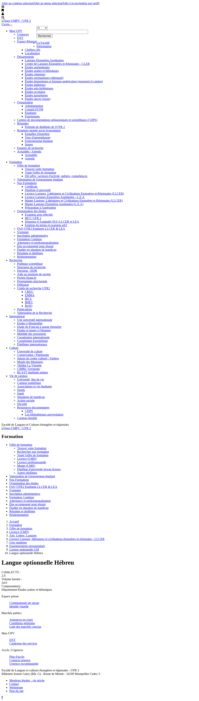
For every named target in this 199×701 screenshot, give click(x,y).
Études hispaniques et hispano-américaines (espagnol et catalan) (64, 81)
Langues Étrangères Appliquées (44, 60)
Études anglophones (37, 67)
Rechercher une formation (33, 451)
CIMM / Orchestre (28, 369)
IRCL (28, 298)
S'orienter (23, 232)
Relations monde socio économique (39, 130)
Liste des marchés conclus (25, 626)
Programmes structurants (32, 281)
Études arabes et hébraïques (42, 70)
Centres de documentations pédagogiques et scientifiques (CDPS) (57, 120)
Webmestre (16, 687)
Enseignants (32, 116)
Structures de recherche (31, 267)
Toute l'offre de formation (40, 172)
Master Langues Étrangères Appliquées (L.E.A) (54, 204)
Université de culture (30, 351)
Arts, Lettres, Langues (23, 535)
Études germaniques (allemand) (44, 77)
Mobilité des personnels (31, 333)
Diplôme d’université (38, 190)
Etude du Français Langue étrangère (39, 326)
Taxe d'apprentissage (37, 137)
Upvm (5, 24)
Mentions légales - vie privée (27, 680)
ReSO (28, 305)
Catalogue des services (23, 643)
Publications (24, 309)
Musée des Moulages (30, 362)
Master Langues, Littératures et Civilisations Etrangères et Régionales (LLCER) (74, 200)
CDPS (29, 411)
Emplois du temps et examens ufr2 (46, 225)
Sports (21, 390)
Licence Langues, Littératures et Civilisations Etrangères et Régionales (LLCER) (74, 193)
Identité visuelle (19, 606)
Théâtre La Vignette (29, 365)
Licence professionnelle (31, 462)
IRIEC (29, 302)
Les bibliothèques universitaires (44, 414)
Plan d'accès (16, 656)
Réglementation (26, 256)
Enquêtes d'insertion (37, 134)
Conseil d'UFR (34, 109)
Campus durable (27, 418)
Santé (20, 393)
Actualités (31, 155)
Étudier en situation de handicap (36, 249)
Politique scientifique (30, 263)
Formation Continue (29, 239)
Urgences (23, 34)
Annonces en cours (21, 619)
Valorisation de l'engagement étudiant (40, 179)
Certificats (31, 186)
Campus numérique (29, 383)
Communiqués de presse (24, 603)
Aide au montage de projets (34, 274)
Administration (34, 106)
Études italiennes (35, 85)
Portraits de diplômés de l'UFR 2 (45, 127)
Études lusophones (36, 95)
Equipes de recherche (30, 148)
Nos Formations (27, 183)
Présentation (44, 46)
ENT (20, 38)
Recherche (15, 260)
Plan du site (16, 691)
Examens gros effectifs (39, 214)
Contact (14, 684)
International (17, 316)
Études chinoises (35, 74)
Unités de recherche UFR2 (33, 288)
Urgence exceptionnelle (23, 663)
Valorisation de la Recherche (34, 312)
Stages (29, 144)
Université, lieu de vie (30, 379)
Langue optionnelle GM (24, 549)
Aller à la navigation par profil (80, 3)
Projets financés (26, 277)
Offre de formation (28, 165)
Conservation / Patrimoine (33, 355)
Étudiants (30, 113)
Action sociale (26, 400)
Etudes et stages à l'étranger (34, 330)
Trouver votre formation (39, 169)
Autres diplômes (27, 472)
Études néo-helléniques (39, 88)
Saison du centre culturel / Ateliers (38, 358)
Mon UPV (15, 31)
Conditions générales (22, 623)
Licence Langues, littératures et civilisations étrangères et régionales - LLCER (57, 539)
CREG (29, 291)
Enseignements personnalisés (27, 546)
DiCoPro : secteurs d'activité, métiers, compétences (56, 176)
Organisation (25, 102)
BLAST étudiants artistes (32, 372)
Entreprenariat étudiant (39, 141)
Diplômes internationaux (32, 344)
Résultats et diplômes (30, 253)
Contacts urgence (20, 660)
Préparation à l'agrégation (40, 207)
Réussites (23, 123)
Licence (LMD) (27, 458)
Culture (13, 348)
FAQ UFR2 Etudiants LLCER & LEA (41, 228)
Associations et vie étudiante (34, 386)
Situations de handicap (31, 397)
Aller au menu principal (47, 3)
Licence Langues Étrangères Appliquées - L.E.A (55, 197)
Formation (15, 162)
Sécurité (22, 404)
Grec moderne (18, 542)
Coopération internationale (33, 337)
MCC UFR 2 (33, 218)
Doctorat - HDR (27, 270)
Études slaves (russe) (37, 99)
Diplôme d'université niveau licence (39, 469)
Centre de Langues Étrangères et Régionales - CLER (57, 63)
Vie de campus (18, 376)
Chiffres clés (32, 49)
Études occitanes (35, 92)
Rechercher (44, 35)
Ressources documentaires (33, 407)
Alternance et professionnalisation (37, 242)
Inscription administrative (32, 235)
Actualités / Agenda (29, 151)
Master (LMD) (26, 465)
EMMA (30, 295)
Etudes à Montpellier (30, 323)
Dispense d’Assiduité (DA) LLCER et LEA (52, 221)
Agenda (30, 158)
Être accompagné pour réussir (35, 246)
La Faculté (43, 42)
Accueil (14, 521)
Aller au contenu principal (17, 3)
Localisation (32, 53)
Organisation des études (31, 211)
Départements (25, 56)
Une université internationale (34, 319)
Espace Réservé (27, 41)
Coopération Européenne (32, 341)
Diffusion (23, 284)
